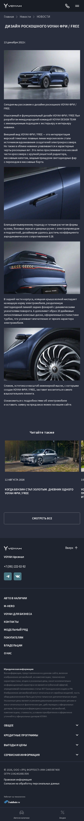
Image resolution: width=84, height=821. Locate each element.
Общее (8, 725)
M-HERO (9, 606)
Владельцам (13, 645)
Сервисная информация (22, 755)
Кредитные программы (21, 735)
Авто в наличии (15, 598)
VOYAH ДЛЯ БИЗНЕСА (18, 614)
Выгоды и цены (15, 745)
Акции (62, 817)
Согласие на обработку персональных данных (31, 783)
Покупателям (13, 637)
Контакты (11, 622)
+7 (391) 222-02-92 (14, 566)
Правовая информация (18, 779)
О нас (8, 653)
